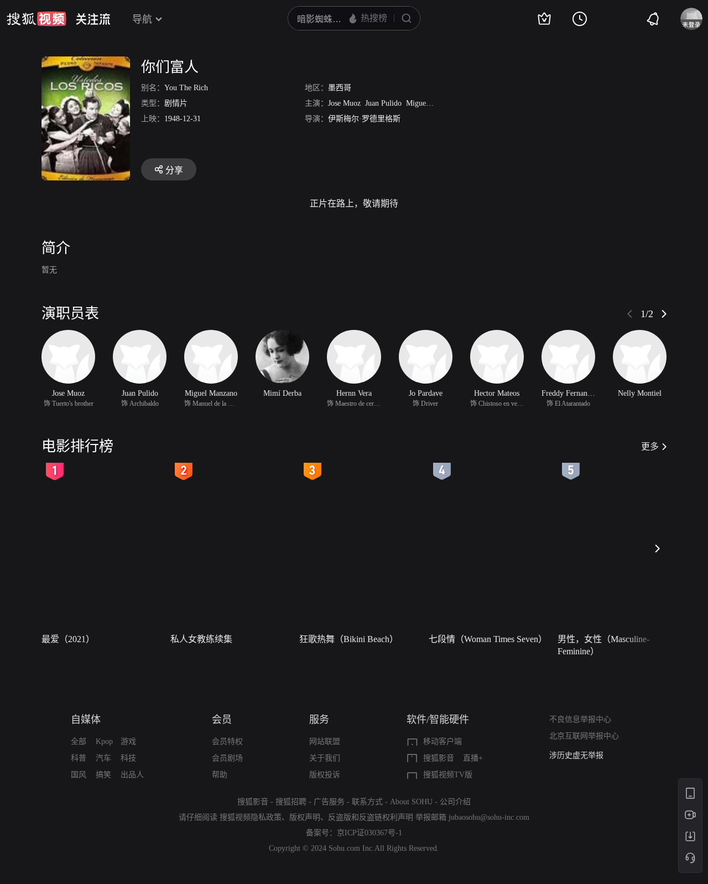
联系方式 (367, 802)
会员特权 (227, 741)
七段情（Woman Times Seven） (488, 639)
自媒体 (86, 719)
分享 (174, 170)
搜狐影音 (438, 758)
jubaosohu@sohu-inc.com (489, 817)
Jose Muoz (344, 103)
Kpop (104, 741)
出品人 (132, 775)
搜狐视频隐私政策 (251, 817)
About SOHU (411, 802)
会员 (222, 719)
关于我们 (324, 758)
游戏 (128, 741)
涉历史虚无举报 (576, 755)
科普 (78, 758)
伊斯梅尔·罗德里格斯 (364, 119)
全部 (78, 741)
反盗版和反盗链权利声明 (370, 817)
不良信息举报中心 (580, 719)
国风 (78, 775)
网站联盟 (324, 741)
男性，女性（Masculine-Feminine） (603, 645)
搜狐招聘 (290, 802)
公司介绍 (455, 802)
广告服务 (329, 802)
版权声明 (304, 817)
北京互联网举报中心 (584, 736)
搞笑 (103, 775)
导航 (142, 19)
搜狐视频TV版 (447, 775)
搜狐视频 (36, 19)
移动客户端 (442, 741)
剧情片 (176, 103)
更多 (650, 446)
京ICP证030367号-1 (369, 833)
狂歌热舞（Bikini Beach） (348, 639)
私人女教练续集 (201, 639)
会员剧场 (227, 758)
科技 (128, 758)
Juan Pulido (383, 103)
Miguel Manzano (432, 103)
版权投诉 (324, 775)
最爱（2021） (68, 639)
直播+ (473, 758)
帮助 (219, 775)
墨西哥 (339, 88)
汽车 (103, 758)
